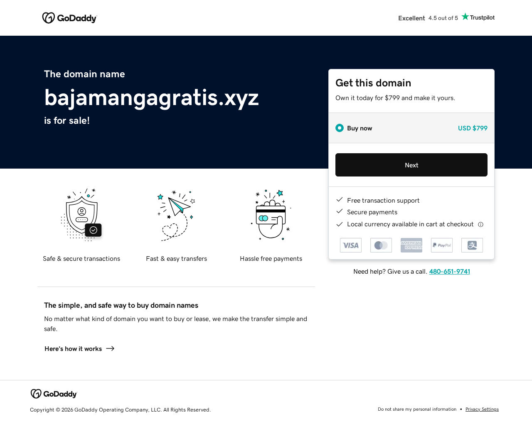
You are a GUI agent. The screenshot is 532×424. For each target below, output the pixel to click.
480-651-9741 (449, 271)
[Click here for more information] (480, 224)
